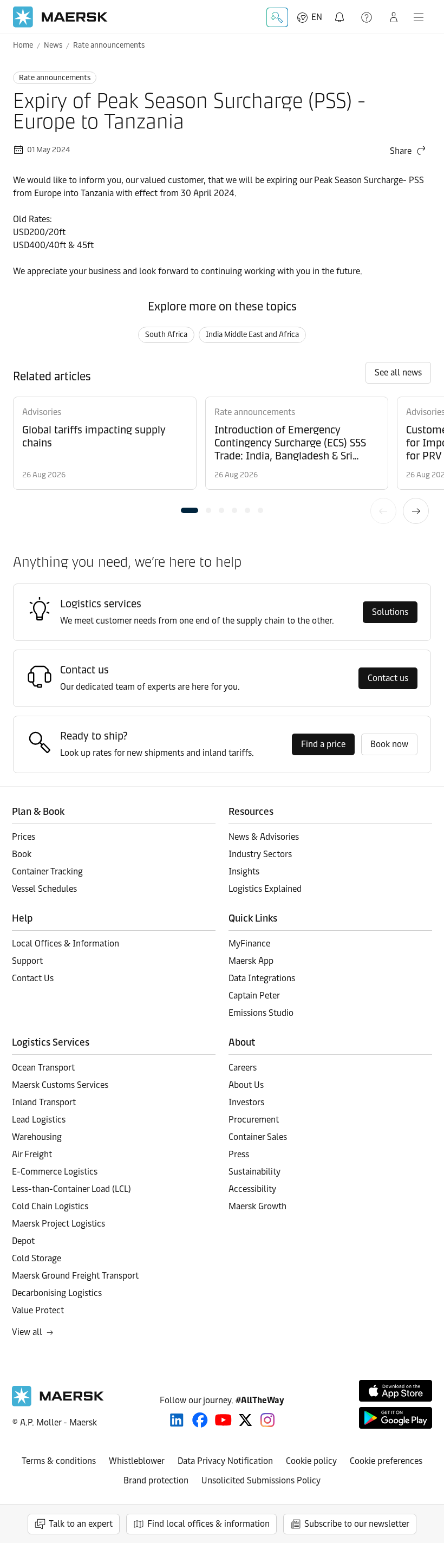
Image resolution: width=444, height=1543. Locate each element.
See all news (398, 372)
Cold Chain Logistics (50, 1206)
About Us (246, 1085)
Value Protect (38, 1310)
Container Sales (257, 1137)
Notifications (341, 11)
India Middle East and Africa (252, 334)
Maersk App (250, 961)
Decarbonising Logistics (57, 1293)
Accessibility (252, 1189)
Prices (23, 837)
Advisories (41, 412)
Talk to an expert (81, 1524)
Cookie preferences (386, 1461)
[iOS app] (395, 1391)
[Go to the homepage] (58, 1403)
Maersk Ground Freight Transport (75, 1275)
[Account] (393, 17)
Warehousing (37, 1137)
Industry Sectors (260, 854)
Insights (243, 871)
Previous (383, 511)
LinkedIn (177, 1420)
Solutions (390, 612)
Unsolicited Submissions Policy (261, 1480)
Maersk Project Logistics (58, 1223)
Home (23, 45)
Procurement (253, 1119)
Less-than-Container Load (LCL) (71, 1189)
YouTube (223, 1420)
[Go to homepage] (60, 17)
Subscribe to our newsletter (356, 1524)
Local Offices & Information (65, 943)
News (53, 45)
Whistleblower (137, 1461)
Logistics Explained (265, 889)
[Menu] (418, 17)
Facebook (200, 1420)
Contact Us (33, 978)
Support (368, 17)
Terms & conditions (59, 1461)
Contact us (388, 678)
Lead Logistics (39, 1119)
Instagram (267, 1420)
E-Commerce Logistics (54, 1171)
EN (316, 17)
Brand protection (155, 1480)
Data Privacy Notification (225, 1461)
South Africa (166, 334)
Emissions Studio (260, 1013)
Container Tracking (47, 871)
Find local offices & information (208, 1524)
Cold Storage (36, 1258)
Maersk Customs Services (60, 1085)
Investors (246, 1102)
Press (238, 1154)
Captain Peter (254, 995)
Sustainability (254, 1171)
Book (21, 854)
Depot (23, 1241)
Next (416, 511)
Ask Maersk (277, 17)
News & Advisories (263, 837)
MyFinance (249, 943)
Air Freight (32, 1154)
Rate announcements (109, 45)
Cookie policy (311, 1461)
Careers (242, 1067)
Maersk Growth (257, 1206)
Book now (389, 744)
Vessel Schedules (44, 889)
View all (27, 1332)
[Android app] (395, 1418)
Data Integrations (261, 978)
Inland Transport (44, 1102)
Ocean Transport (43, 1067)
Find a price (323, 744)
